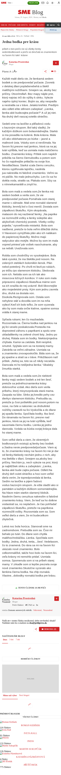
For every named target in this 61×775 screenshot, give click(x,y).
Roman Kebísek (30, 725)
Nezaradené (47, 610)
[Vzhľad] (53, 3)
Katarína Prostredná (19, 62)
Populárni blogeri (37, 30)
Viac (9, 3)
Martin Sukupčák (30, 749)
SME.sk (4, 25)
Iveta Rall (30, 733)
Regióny (41, 25)
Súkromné (37, 610)
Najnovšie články (7, 30)
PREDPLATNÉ (33, 3)
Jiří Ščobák (30, 765)
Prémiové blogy (22, 30)
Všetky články (30, 717)
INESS (30, 741)
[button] (50, 25)
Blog (37, 12)
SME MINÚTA (22, 25)
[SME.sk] (3, 3)
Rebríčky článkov (30, 659)
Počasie (12, 25)
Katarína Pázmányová (30, 757)
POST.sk (53, 30)
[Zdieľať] (45, 71)
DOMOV (32, 25)
